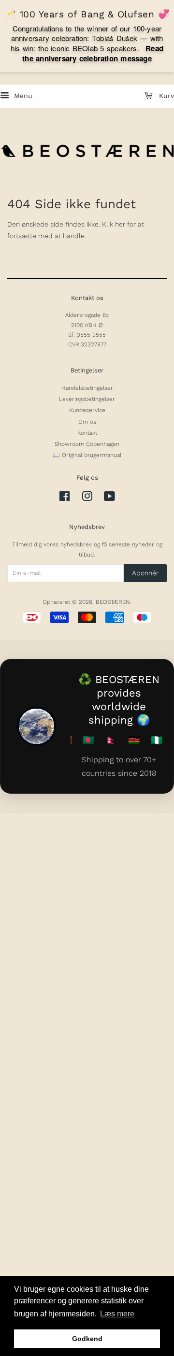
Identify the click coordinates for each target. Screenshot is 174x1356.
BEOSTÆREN (113, 602)
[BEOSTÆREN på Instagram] (87, 498)
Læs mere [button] (117, 1314)
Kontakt (87, 432)
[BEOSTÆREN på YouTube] (109, 498)
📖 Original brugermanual (87, 455)
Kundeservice (87, 410)
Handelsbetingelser (87, 388)
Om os (87, 421)
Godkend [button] (87, 1338)
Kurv (165, 96)
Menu (22, 96)
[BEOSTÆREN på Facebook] (64, 498)
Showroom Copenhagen (87, 444)
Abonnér (145, 573)
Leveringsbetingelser (87, 399)
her (120, 224)
